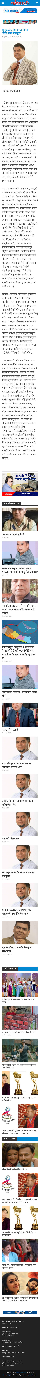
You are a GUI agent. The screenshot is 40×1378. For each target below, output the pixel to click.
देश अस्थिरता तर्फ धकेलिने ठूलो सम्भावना (16, 949)
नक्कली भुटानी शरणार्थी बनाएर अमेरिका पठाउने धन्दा (16, 765)
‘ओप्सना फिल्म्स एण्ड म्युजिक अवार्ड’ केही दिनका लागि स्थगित (19, 1099)
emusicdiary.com (21, 1372)
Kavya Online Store (31, 1375)
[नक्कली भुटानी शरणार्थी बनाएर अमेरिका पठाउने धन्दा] (20, 748)
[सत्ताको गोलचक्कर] (20, 823)
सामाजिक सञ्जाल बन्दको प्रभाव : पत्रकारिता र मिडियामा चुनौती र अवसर (20, 570)
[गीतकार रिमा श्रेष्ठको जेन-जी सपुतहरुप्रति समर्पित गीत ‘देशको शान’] (20, 1050)
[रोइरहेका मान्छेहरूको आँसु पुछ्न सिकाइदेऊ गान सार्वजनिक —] (20, 1017)
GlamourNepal (7, 1375)
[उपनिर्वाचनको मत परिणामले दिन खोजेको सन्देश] (20, 786)
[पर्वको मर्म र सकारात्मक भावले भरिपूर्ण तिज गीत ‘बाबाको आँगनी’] (20, 1250)
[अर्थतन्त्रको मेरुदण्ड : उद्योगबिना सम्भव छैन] (20, 677)
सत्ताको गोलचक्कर (11, 839)
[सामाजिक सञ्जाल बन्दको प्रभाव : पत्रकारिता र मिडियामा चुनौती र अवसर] (20, 553)
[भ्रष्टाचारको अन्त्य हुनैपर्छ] (20, 519)
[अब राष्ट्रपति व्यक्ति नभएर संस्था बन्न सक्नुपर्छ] (20, 857)
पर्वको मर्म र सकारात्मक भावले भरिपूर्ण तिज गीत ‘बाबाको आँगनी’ (19, 1266)
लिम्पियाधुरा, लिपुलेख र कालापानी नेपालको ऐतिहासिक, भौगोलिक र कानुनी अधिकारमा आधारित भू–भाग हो (18, 652)
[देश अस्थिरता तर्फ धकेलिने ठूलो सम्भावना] (20, 932)
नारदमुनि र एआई (10, 730)
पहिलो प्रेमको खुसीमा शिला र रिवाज (14, 1169)
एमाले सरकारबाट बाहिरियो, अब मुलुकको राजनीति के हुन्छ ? (16, 912)
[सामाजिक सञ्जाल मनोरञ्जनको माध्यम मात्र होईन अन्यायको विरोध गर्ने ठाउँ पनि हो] (20, 590)
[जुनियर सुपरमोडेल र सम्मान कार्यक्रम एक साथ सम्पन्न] (20, 984)
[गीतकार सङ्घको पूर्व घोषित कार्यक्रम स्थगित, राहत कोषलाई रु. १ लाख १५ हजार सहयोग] (20, 1116)
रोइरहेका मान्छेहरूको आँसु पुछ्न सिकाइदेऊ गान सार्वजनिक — (19, 1033)
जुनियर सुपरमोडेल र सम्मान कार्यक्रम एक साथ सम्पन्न (18, 1000)
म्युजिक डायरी (7, 37)
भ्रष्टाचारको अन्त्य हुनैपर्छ (13, 534)
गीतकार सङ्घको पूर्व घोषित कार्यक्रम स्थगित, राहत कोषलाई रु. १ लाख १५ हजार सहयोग (19, 1132)
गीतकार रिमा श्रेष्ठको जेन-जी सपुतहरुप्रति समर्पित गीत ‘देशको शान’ (19, 1066)
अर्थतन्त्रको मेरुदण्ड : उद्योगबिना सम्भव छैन (19, 694)
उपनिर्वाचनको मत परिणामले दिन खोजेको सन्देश (17, 803)
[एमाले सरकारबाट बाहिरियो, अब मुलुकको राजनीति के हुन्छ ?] (20, 894)
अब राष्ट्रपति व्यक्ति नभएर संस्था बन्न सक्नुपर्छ (18, 874)
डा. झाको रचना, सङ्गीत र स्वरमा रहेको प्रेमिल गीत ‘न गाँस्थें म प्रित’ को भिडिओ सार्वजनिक (20, 1299)
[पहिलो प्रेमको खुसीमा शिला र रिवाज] (20, 1155)
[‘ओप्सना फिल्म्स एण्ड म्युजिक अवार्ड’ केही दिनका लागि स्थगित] (20, 1083)
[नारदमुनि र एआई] (20, 714)
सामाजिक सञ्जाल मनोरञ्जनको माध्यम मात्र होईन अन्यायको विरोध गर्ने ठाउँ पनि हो (19, 609)
